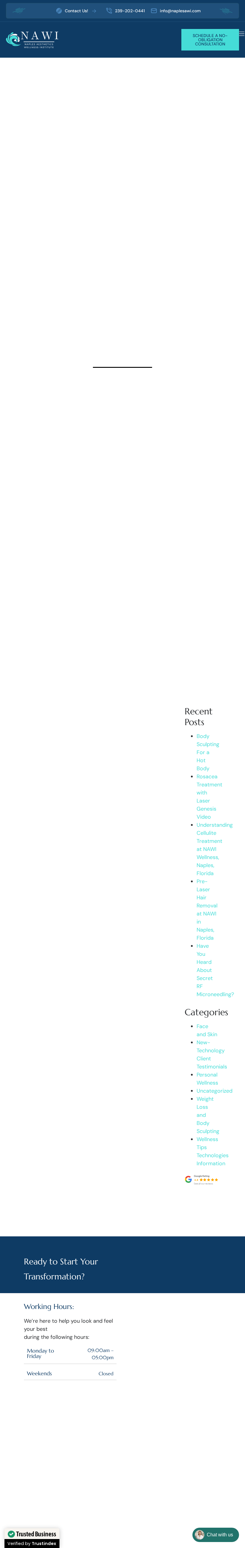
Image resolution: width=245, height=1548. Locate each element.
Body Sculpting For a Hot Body (208, 752)
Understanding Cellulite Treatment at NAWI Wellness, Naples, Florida (215, 849)
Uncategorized (214, 1090)
